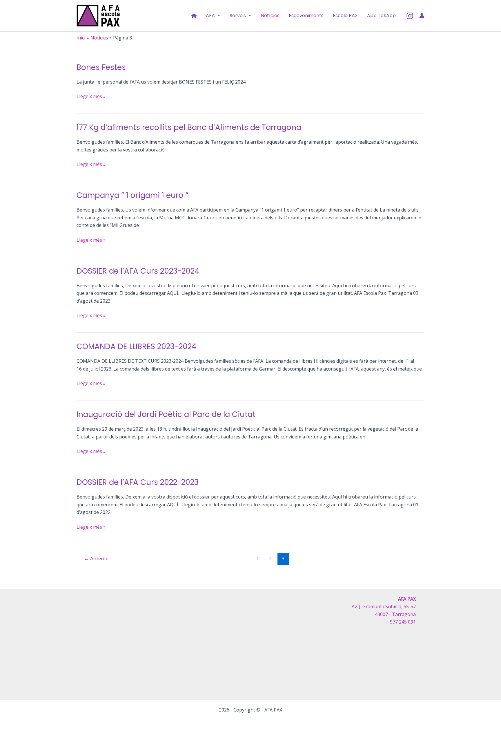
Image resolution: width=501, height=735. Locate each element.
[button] (218, 15)
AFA (210, 15)
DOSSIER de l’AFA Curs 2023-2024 (138, 271)
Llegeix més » (91, 96)
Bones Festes (101, 67)
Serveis (238, 15)
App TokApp (381, 15)
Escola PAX (345, 15)
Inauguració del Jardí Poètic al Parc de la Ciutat (166, 414)
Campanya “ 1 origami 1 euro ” (132, 195)
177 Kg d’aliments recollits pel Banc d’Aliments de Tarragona (189, 127)
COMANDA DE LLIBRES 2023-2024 (137, 346)
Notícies (270, 15)
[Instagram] (409, 15)
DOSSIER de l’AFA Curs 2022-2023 (138, 482)
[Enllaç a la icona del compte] (421, 15)
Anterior (96, 558)
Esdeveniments (306, 15)
